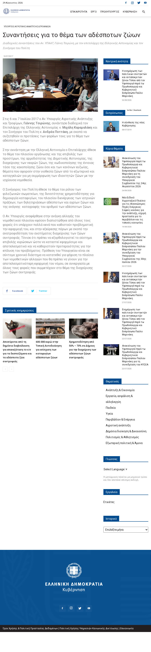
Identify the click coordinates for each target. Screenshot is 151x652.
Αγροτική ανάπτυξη (118, 425)
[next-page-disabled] (11, 369)
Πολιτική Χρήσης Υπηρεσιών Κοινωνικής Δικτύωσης (89, 628)
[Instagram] (132, 2)
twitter (130, 110)
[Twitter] (139, 2)
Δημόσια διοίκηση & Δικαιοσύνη (126, 431)
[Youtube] (145, 2)
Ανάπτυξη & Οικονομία (120, 390)
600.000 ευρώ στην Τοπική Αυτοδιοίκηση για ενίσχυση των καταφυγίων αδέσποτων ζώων (49, 349)
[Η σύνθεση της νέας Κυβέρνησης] (111, 126)
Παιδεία (111, 407)
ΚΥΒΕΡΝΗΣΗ (130, 11)
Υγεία (109, 413)
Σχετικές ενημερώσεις (19, 310)
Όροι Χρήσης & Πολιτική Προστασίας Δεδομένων (30, 628)
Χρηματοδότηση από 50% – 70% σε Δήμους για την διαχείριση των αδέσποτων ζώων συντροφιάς (82, 349)
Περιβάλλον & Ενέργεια (120, 419)
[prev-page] (5, 369)
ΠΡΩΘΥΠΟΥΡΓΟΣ (109, 11)
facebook (137, 110)
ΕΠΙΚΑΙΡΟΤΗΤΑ (78, 11)
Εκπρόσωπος (114, 112)
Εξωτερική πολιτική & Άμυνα (124, 443)
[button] (143, 12)
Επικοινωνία (127, 628)
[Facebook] (126, 2)
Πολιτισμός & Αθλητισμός (122, 437)
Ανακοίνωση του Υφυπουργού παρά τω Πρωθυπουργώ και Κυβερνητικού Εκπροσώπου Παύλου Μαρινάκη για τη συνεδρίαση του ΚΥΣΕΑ (135, 355)
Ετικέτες (109, 502)
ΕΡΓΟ (94, 11)
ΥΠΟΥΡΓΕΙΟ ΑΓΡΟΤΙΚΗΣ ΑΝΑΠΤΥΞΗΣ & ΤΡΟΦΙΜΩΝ (27, 26)
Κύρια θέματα (114, 148)
